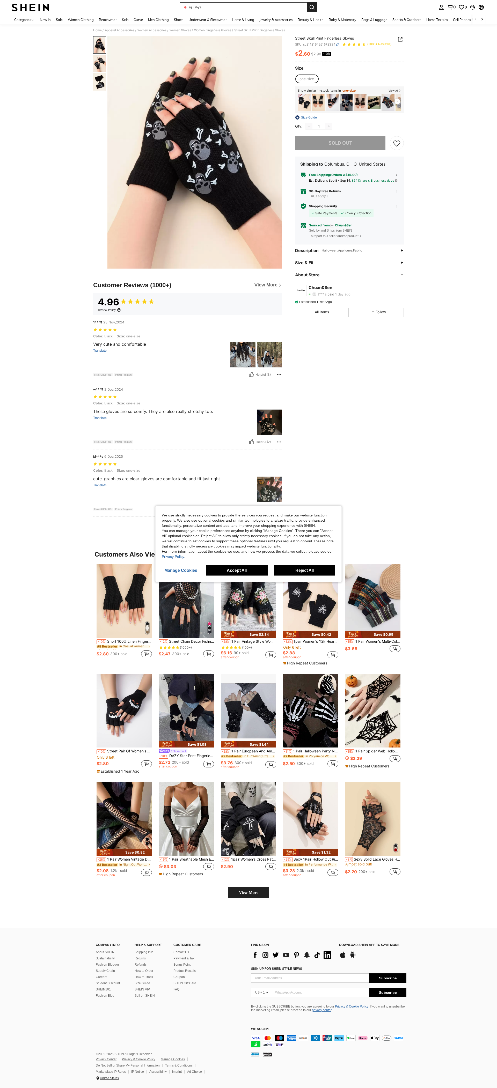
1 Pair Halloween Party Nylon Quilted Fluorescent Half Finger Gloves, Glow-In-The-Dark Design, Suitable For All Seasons (311, 751)
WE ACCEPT (260, 1029)
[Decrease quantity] (309, 126)
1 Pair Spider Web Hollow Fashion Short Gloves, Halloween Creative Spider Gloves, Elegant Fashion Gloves (373, 751)
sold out (340, 143)
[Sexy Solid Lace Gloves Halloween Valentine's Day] (372, 819)
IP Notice (137, 1072)
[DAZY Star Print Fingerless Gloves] (346, 102)
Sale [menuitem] (59, 20)
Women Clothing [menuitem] (81, 20)
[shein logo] (30, 7)
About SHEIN (105, 952)
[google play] (352, 957)
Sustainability (105, 958)
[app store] (342, 957)
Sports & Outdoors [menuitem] (406, 20)
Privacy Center (106, 1059)
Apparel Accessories (119, 30)
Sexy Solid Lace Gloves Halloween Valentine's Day (373, 859)
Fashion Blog (105, 995)
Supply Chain (105, 971)
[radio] (306, 79)
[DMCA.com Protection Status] (267, 1054)
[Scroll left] (476, 19)
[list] (292, 955)
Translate (100, 350)
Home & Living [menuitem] (243, 20)
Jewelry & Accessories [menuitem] (276, 20)
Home (97, 30)
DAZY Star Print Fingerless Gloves (187, 756)
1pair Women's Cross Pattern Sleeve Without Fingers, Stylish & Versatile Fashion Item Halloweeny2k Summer (249, 859)
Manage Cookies (173, 1059)
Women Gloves (180, 30)
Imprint (177, 1072)
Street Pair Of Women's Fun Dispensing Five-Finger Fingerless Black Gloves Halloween (125, 751)
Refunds (141, 964)
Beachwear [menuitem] (108, 20)
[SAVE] (397, 143)
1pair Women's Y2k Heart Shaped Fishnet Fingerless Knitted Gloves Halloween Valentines (311, 641)
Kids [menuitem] (125, 20)
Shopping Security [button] (323, 206)
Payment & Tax (183, 958)
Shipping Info (144, 952)
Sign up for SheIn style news (276, 969)
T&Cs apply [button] (317, 196)
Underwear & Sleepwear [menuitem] (207, 20)
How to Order (144, 971)
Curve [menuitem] (138, 20)
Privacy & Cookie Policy (351, 1006)
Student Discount (108, 983)
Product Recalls (184, 971)
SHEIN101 (103, 989)
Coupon (179, 977)
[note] (248, 634)
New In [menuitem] (45, 20)
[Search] (312, 7)
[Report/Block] (279, 375)
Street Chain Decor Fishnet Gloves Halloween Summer (187, 641)
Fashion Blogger (107, 964)
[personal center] (441, 7)
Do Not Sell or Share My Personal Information (128, 1065)
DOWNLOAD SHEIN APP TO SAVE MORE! (369, 945)
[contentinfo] (328, 1041)
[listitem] (304, 102)
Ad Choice (194, 1072)
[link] (451, 7)
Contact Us (181, 952)
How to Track (144, 977)
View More (248, 892)
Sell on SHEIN (145, 995)
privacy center (321, 1010)
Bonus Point (182, 964)
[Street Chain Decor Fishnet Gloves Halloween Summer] (186, 601)
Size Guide (142, 983)
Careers (101, 977)
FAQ (176, 989)
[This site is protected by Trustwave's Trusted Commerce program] (255, 1054)
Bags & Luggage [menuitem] (374, 20)
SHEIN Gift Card (184, 983)
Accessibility (158, 1072)
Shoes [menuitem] (178, 20)
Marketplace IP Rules (111, 1072)
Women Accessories (151, 30)
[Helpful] (251, 375)
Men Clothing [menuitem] (158, 20)
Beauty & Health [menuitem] (311, 20)
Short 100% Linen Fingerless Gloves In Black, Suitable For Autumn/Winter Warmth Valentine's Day (125, 641)
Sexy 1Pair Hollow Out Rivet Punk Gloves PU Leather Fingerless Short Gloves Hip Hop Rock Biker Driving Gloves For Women (311, 859)
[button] (472, 7)
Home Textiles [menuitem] (437, 20)
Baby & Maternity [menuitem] (342, 20)
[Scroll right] (482, 19)
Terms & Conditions (179, 1065)
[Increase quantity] (328, 126)
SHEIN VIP (142, 989)
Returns (140, 958)
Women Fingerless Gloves (212, 30)
